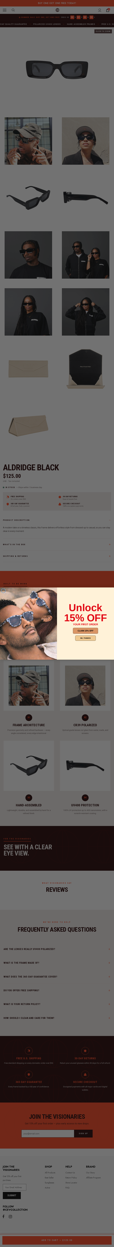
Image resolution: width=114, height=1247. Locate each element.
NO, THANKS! (85, 638)
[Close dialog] (3, 591)
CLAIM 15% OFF (86, 631)
